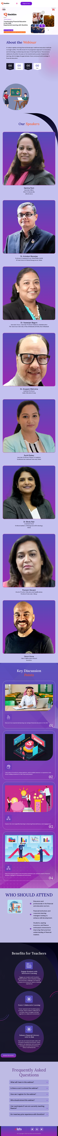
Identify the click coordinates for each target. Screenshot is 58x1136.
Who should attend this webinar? (22, 1100)
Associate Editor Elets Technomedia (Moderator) (29, 192)
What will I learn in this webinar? (22, 1082)
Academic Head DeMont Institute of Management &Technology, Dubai (29, 525)
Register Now (26, 3)
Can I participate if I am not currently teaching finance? (27, 1107)
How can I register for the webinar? (23, 1094)
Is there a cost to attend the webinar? (24, 1088)
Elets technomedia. (35, 1133)
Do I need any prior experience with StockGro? (27, 1114)
